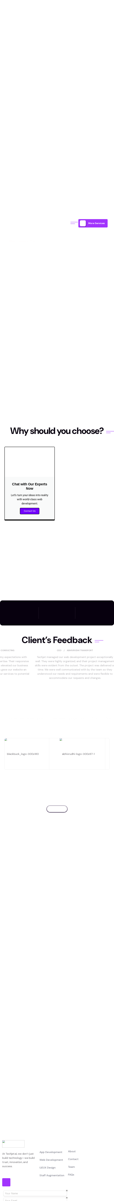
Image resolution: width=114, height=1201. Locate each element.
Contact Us (29, 511)
